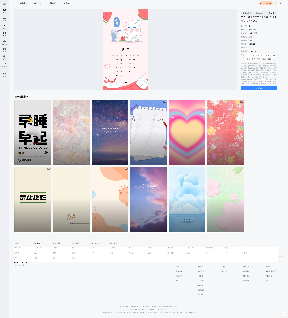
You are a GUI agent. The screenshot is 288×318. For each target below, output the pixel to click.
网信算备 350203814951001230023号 (183, 312)
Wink (267, 281)
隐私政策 (246, 281)
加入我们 (246, 271)
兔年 (262, 55)
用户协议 (246, 276)
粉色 (188, 253)
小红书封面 (190, 248)
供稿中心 (269, 266)
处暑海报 (170, 248)
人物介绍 (113, 248)
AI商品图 (201, 271)
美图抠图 (269, 276)
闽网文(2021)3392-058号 (160, 312)
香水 (73, 258)
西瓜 (269, 59)
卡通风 (268, 55)
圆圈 (149, 248)
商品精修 (201, 290)
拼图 (245, 248)
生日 (111, 253)
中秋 (73, 248)
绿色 (226, 253)
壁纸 (248, 59)
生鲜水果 (132, 253)
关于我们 (246, 266)
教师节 (16, 253)
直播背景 (170, 253)
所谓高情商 (210, 248)
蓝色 (245, 253)
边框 (35, 258)
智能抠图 (201, 281)
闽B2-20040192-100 (144, 312)
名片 (130, 248)
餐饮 (54, 258)
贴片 (16, 258)
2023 (248, 55)
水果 (73, 253)
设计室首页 (247, 13)
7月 (253, 55)
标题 (35, 253)
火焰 (92, 253)
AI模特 (200, 276)
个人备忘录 (37, 248)
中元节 (55, 248)
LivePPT (201, 295)
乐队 (92, 248)
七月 (257, 55)
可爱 (274, 55)
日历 (258, 59)
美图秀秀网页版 (271, 271)
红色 (207, 253)
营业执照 (104, 312)
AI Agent (201, 266)
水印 (54, 253)
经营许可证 (111, 312)
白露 (149, 253)
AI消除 (200, 285)
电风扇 (264, 59)
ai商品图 (17, 248)
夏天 (253, 59)
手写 (226, 248)
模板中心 (259, 13)
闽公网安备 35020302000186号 (125, 312)
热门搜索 (224, 271)
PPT (177, 281)
